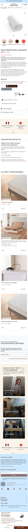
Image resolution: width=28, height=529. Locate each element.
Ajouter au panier (12, 86)
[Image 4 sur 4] (15, 35)
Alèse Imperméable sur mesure (9, 321)
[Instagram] (20, 489)
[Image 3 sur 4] (14, 35)
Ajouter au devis (6, 89)
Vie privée (9, 482)
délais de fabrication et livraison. (19, 161)
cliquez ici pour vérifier (14, 507)
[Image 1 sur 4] (12, 35)
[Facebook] (2, 489)
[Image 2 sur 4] (13, 35)
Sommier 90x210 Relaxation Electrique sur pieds (14, 241)
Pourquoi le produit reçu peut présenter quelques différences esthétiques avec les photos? (11, 350)
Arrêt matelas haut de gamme (9, 282)
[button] (22, 4)
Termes (14, 482)
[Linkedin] (26, 489)
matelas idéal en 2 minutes (15, 1)
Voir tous (23, 369)
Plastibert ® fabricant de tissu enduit (13, 148)
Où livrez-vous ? (5, 354)
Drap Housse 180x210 (7, 202)
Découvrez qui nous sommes (7, 466)
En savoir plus (18, 83)
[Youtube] (8, 489)
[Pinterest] (14, 489)
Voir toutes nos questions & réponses (18, 358)
